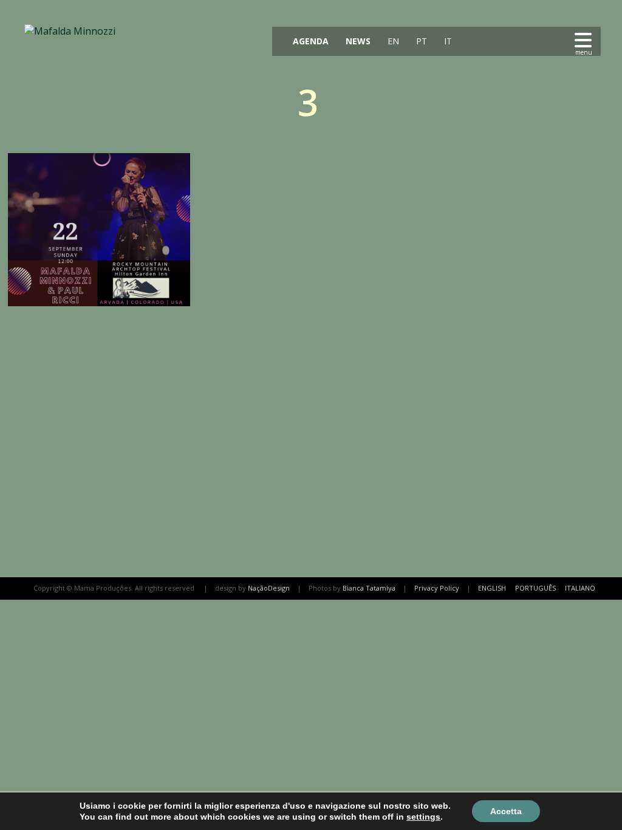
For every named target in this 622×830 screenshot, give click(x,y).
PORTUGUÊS (535, 587)
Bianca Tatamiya (369, 587)
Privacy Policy (436, 587)
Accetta (506, 811)
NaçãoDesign (269, 587)
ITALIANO (580, 587)
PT (420, 41)
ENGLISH (492, 587)
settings (423, 816)
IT (447, 41)
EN (392, 41)
